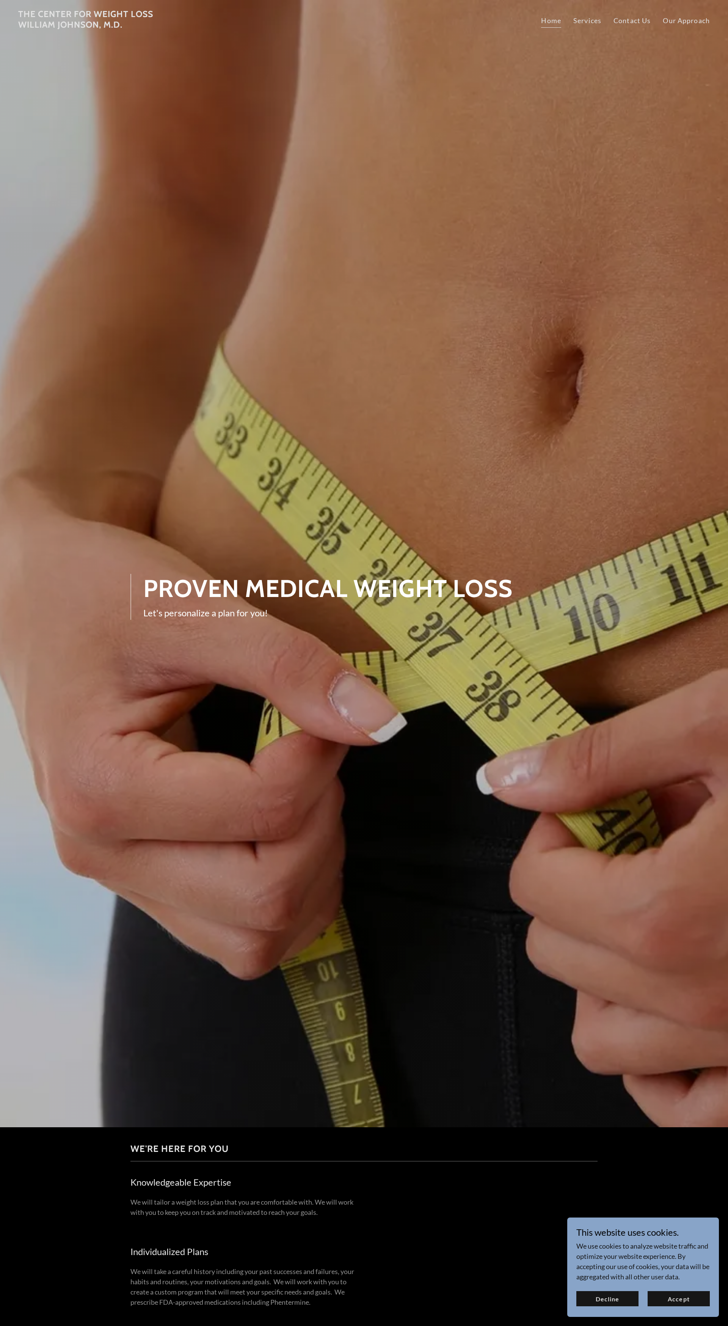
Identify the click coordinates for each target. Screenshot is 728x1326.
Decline (607, 1298)
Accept (678, 1298)
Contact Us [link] (632, 20)
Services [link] (587, 20)
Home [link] (551, 20)
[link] (85, 25)
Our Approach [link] (686, 20)
